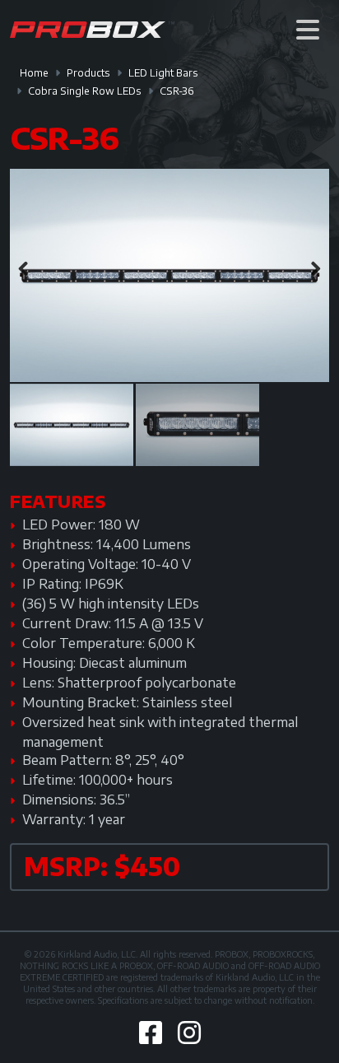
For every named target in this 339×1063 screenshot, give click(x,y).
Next (312, 269)
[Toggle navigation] (307, 29)
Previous (26, 269)
